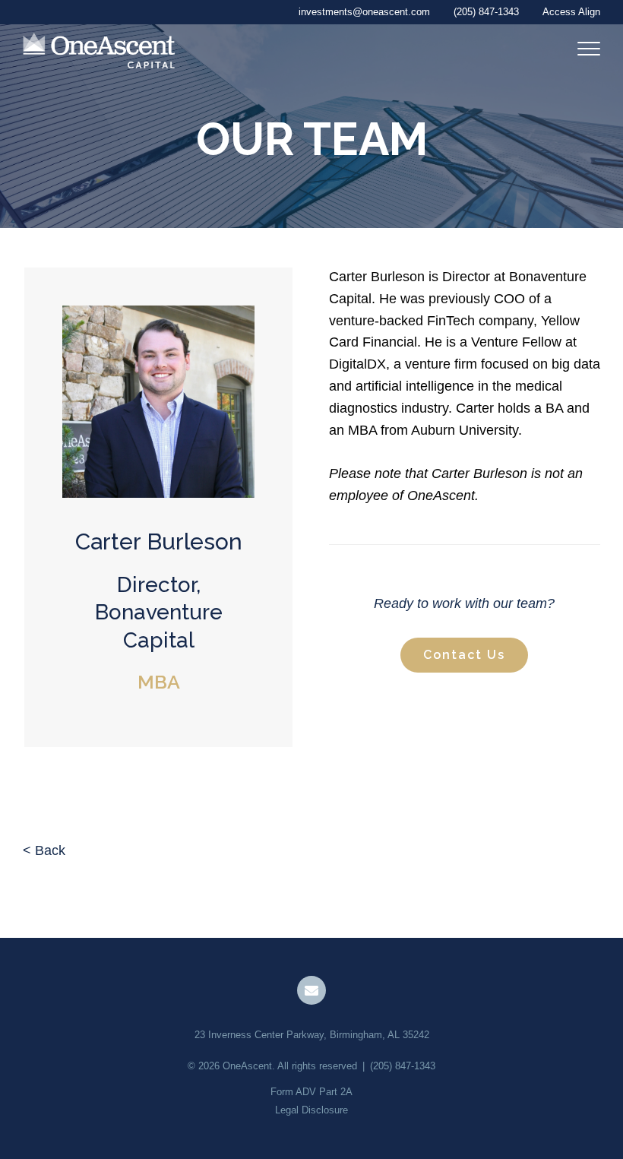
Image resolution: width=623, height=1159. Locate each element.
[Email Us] (311, 990)
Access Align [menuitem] (571, 12)
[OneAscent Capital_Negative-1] (99, 51)
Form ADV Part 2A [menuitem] (311, 1091)
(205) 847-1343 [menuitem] (486, 12)
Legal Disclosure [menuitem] (311, 1110)
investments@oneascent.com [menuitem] (364, 12)
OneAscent (247, 1066)
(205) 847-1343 (402, 1066)
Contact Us (464, 655)
